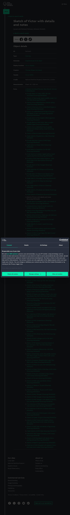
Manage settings (34, 274)
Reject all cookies (13, 274)
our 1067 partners (12, 254)
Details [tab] (26, 245)
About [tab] (61, 245)
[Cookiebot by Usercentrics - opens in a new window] (60, 240)
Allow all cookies (57, 274)
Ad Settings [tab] (43, 245)
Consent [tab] (9, 245)
